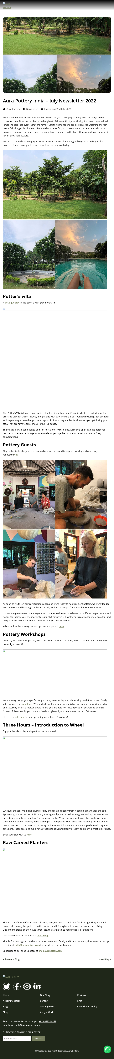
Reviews (81, 995)
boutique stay (12, 302)
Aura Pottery (73, 1051)
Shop (5, 1012)
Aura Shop (43, 935)
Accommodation (11, 1001)
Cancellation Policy (87, 1006)
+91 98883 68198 (47, 1021)
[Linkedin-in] (37, 986)
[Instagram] (27, 986)
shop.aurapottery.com (50, 950)
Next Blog (104, 959)
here (61, 626)
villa (16, 454)
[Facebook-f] (17, 986)
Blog (5, 1006)
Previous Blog (12, 959)
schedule (19, 717)
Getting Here (47, 1006)
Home (6, 995)
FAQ (79, 1001)
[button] (108, 5)
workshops (26, 704)
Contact (44, 1001)
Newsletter (32, 109)
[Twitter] (6, 986)
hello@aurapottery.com (27, 945)
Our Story (45, 995)
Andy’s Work (46, 1012)
